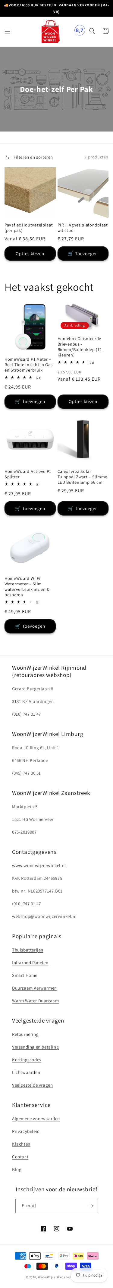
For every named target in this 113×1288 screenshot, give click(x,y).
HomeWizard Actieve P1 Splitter (28, 474)
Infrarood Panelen (30, 962)
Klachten (21, 1144)
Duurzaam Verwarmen (34, 988)
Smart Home (24, 975)
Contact (20, 1157)
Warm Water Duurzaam (35, 1000)
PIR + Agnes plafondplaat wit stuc (83, 227)
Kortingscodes (26, 1059)
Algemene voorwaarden (36, 1118)
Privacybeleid (26, 1131)
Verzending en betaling (35, 1047)
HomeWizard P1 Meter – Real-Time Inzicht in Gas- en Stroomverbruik (29, 364)
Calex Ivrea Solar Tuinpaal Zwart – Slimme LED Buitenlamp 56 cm (83, 477)
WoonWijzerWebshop (54, 1277)
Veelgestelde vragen (32, 1085)
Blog (16, 1169)
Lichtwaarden (26, 1072)
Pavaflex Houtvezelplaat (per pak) (29, 227)
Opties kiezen (30, 253)
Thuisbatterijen (27, 950)
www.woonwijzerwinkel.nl (39, 865)
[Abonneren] (91, 1206)
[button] (7, 31)
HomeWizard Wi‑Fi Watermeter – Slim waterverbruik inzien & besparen (27, 586)
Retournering (25, 1034)
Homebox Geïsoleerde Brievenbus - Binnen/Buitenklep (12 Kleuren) (80, 347)
